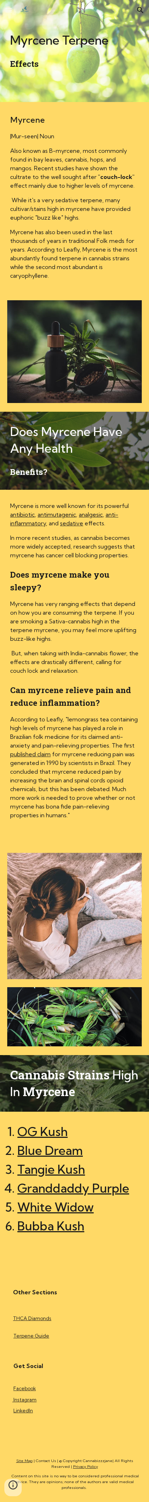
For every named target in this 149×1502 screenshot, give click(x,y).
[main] (74, 51)
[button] (8, 10)
